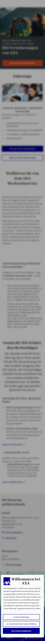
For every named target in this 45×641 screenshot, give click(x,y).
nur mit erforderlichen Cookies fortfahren (21, 624)
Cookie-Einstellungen (21, 617)
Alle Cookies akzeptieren (21, 631)
